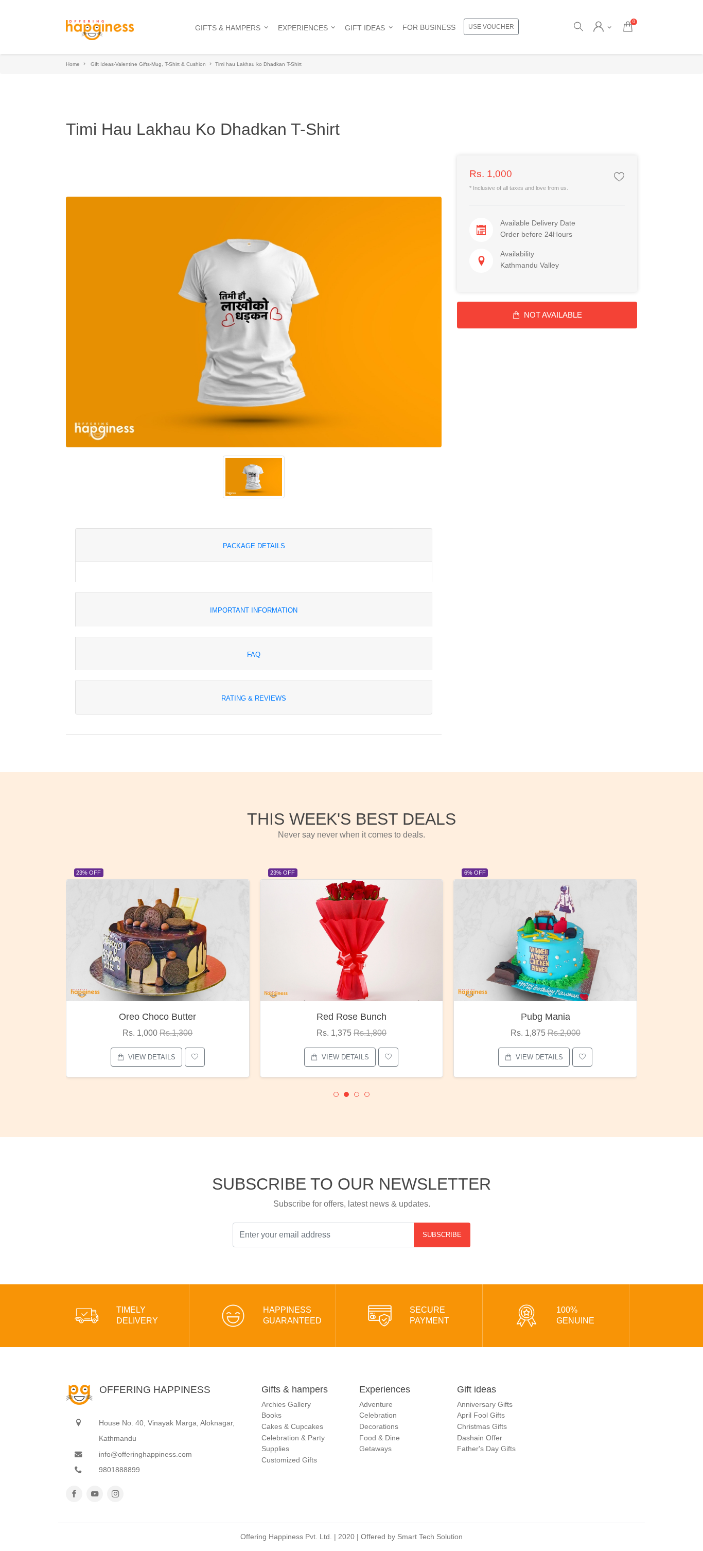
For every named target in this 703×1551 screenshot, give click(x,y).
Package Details (254, 546)
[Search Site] (578, 27)
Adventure (376, 1404)
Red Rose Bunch (351, 1017)
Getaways (375, 1448)
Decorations (378, 1426)
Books (271, 1415)
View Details (151, 1057)
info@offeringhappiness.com (145, 1454)
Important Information (253, 610)
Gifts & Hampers (227, 28)
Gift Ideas (365, 28)
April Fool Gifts (481, 1415)
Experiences (303, 28)
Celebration (378, 1415)
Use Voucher (491, 26)
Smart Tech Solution (430, 1536)
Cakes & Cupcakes (292, 1426)
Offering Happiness (154, 1390)
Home (73, 64)
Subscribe (442, 1235)
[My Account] (602, 27)
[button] (336, 1094)
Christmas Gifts (482, 1426)
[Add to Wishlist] (619, 177)
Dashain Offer (479, 1438)
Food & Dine (379, 1438)
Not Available (553, 314)
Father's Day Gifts (486, 1448)
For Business (428, 27)
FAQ (253, 654)
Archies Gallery (286, 1404)
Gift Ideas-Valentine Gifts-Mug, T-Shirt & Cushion (148, 64)
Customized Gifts (289, 1460)
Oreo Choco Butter (157, 1017)
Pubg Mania (545, 1017)
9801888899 (119, 1470)
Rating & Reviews (253, 698)
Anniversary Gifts (485, 1404)
